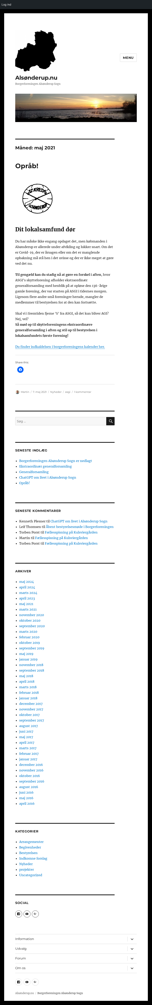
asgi (67, 391)
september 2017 (31, 720)
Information (24, 939)
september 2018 (31, 670)
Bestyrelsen (28, 853)
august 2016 (28, 787)
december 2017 (31, 704)
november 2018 (31, 665)
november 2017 (31, 709)
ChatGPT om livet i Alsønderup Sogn (47, 477)
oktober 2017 (29, 715)
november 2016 (31, 770)
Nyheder (56, 391)
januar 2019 (28, 659)
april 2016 (27, 804)
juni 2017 (26, 731)
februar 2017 (29, 754)
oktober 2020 (29, 620)
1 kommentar (82, 391)
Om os (20, 968)
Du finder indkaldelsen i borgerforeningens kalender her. (60, 347)
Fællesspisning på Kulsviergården (71, 532)
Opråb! (26, 166)
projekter (26, 869)
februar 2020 (29, 637)
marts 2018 (28, 687)
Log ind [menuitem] (6, 4)
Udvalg (21, 949)
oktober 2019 (29, 643)
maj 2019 (26, 654)
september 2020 (32, 626)
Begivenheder (30, 847)
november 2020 (31, 615)
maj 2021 (26, 604)
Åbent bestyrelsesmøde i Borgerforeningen (80, 527)
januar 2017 (28, 759)
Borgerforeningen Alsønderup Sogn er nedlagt (55, 461)
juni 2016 (26, 792)
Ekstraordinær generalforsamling (45, 466)
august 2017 (28, 726)
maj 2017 (26, 737)
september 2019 (31, 648)
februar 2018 (29, 693)
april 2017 (26, 742)
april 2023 (27, 598)
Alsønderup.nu (36, 77)
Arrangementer (31, 842)
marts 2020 (28, 632)
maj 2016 (26, 798)
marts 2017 (27, 748)
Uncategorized (30, 875)
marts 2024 (28, 593)
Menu (128, 58)
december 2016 (31, 765)
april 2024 (27, 587)
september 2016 (31, 781)
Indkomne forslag (33, 858)
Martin (25, 391)
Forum (20, 958)
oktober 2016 (29, 776)
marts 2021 (28, 609)
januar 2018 (28, 698)
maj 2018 (26, 676)
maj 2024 (26, 582)
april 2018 (26, 681)
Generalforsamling (34, 472)
